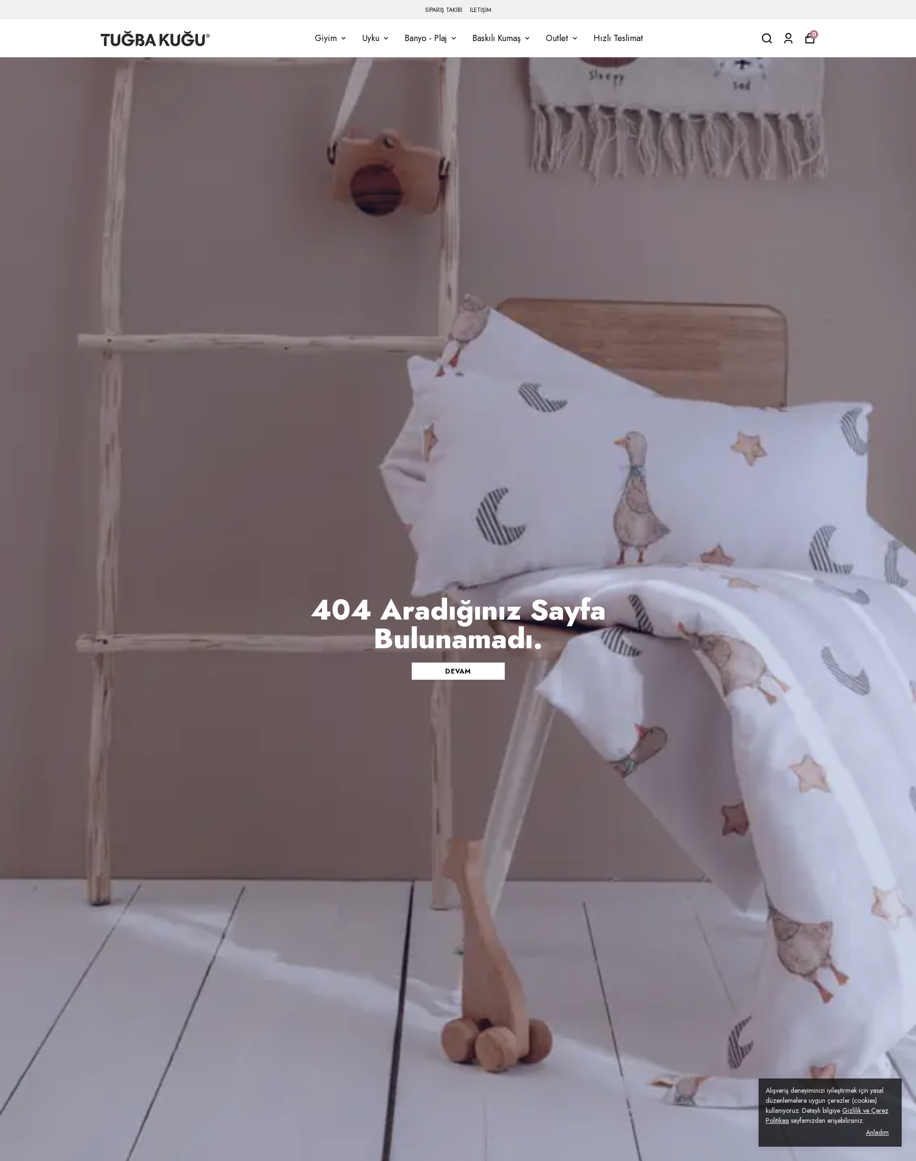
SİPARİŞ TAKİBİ (443, 10)
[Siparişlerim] (788, 38)
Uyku (370, 38)
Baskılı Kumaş (496, 38)
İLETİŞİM (480, 10)
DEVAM (458, 671)
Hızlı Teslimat (618, 38)
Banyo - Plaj (426, 38)
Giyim (326, 38)
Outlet (557, 38)
